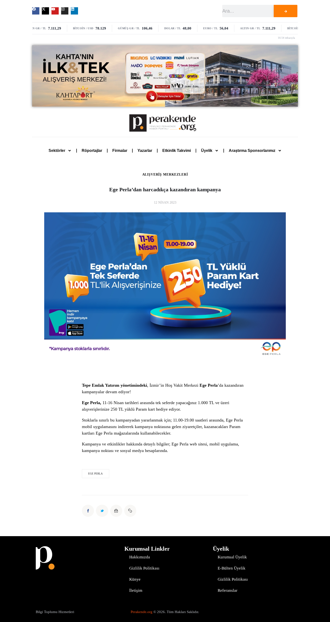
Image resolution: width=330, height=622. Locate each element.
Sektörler (57, 150)
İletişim (135, 590)
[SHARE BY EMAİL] (116, 511)
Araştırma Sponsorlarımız (252, 150)
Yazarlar (144, 150)
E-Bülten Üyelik (231, 568)
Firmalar (119, 150)
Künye (135, 579)
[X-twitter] (45, 11)
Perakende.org (141, 612)
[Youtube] (55, 11)
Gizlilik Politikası (144, 568)
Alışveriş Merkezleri (165, 174)
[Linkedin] (74, 11)
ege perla (95, 473)
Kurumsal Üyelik (232, 557)
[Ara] (285, 11)
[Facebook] (35, 11)
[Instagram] (64, 11)
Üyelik (206, 150)
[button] (130, 511)
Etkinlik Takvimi (176, 150)
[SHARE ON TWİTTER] (102, 511)
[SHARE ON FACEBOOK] (88, 511)
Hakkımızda (139, 557)
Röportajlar (92, 150)
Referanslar (227, 590)
